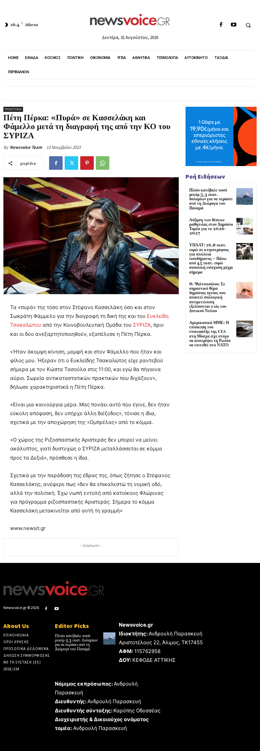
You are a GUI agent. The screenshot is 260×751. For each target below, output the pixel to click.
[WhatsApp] (102, 163)
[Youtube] (233, 24)
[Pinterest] (87, 163)
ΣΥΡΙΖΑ (142, 325)
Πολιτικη (13, 109)
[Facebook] (220, 24)
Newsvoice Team (26, 147)
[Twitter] (71, 163)
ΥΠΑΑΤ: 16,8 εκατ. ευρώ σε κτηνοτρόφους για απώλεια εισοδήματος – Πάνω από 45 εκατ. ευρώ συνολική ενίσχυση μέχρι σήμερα (211, 259)
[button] (248, 25)
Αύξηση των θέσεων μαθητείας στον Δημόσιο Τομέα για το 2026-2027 (211, 227)
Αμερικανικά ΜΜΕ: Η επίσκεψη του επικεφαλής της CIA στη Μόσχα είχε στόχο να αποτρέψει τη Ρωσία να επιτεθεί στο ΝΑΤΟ (210, 334)
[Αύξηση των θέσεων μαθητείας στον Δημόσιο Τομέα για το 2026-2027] (244, 226)
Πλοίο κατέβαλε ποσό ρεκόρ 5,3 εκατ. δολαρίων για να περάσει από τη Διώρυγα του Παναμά (211, 199)
